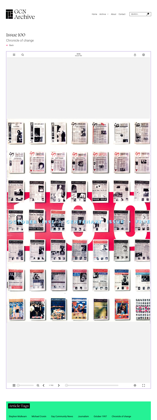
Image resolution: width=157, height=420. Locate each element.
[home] (20, 14)
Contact (122, 14)
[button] (104, 14)
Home (94, 14)
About (113, 14)
